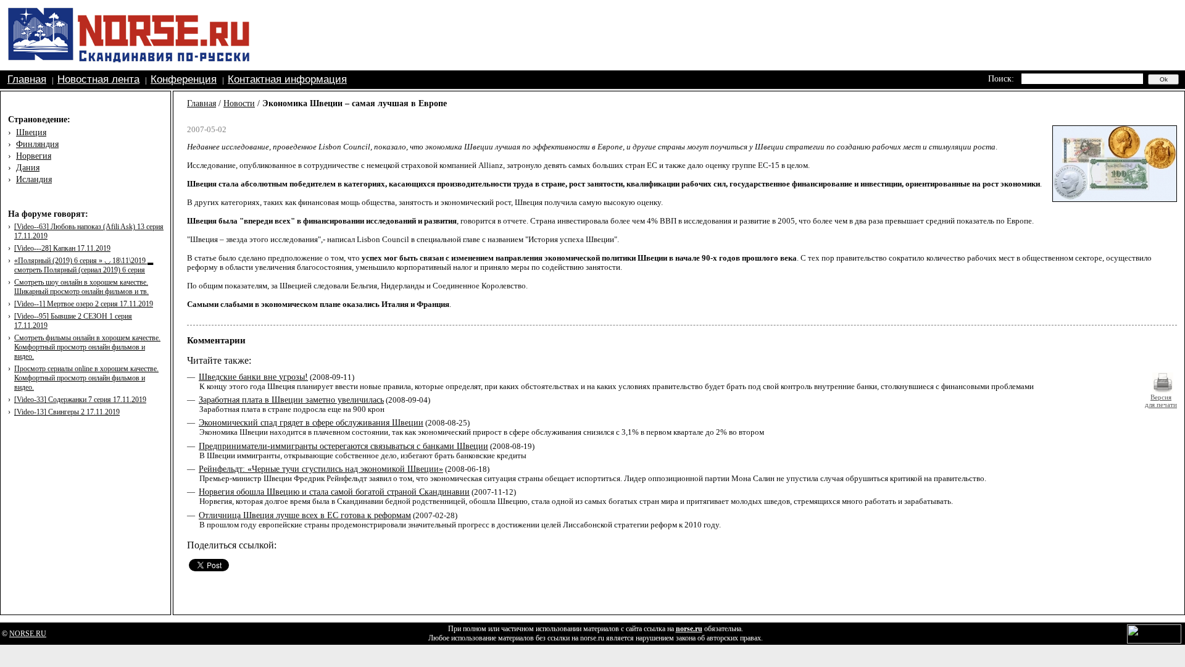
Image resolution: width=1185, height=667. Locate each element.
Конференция (184, 79)
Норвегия (33, 156)
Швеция (31, 132)
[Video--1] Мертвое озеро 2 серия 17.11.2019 (83, 304)
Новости (239, 103)
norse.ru (689, 628)
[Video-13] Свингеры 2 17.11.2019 (67, 412)
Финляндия (37, 144)
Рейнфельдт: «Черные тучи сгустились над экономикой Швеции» (321, 469)
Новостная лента (98, 79)
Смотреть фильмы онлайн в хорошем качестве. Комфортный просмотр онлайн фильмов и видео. (87, 347)
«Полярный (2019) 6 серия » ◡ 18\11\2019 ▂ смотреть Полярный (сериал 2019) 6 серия (83, 265)
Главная (26, 79)
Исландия (34, 179)
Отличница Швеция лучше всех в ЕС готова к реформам (305, 515)
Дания (28, 167)
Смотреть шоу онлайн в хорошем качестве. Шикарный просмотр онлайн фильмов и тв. (81, 287)
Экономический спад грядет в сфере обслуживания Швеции (311, 422)
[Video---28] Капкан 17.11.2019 (62, 248)
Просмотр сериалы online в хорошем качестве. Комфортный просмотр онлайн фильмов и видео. (86, 378)
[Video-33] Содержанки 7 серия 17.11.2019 (80, 399)
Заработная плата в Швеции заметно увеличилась (291, 400)
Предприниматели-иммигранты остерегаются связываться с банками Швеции (343, 446)
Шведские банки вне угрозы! (253, 377)
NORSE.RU (27, 633)
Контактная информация (287, 79)
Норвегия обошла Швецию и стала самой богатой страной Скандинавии (334, 492)
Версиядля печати (1161, 400)
